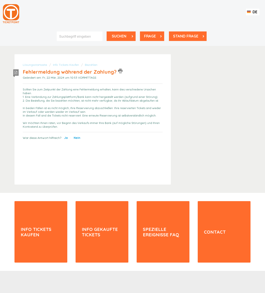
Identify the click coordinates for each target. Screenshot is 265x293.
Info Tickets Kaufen (66, 65)
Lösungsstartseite (35, 65)
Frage (150, 36)
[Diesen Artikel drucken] (120, 71)
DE (254, 12)
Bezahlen (91, 65)
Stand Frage (185, 36)
